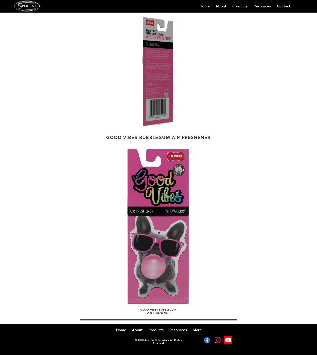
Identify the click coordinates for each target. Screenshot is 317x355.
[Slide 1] (158, 125)
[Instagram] (218, 340)
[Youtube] (228, 340)
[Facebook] (207, 340)
